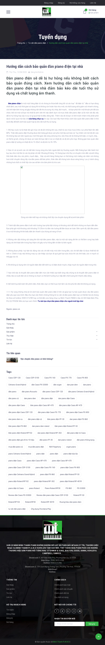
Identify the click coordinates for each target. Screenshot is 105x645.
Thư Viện (10, 336)
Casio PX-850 (82, 378)
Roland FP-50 (79, 495)
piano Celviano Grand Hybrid (19, 454)
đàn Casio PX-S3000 (40, 385)
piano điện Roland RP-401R (71, 481)
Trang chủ (10, 324)
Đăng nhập (48, 3)
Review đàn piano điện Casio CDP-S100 (52, 495)
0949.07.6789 (53, 563)
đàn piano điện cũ (35, 419)
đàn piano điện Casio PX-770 (49, 412)
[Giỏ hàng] (85, 12)
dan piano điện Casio (66, 398)
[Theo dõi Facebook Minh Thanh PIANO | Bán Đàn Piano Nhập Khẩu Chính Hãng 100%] (56, 611)
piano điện (54, 454)
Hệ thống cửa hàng (77, 3)
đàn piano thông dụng (85, 440)
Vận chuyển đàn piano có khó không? (36, 359)
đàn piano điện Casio (16, 405)
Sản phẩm (94, 11)
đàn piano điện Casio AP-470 (70, 405)
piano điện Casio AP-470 (37, 461)
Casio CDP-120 (14, 378)
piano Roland (34, 488)
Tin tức (9, 340)
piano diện (40, 454)
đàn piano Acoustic (29, 392)
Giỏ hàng (9, 622)
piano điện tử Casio (16, 488)
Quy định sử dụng (61, 597)
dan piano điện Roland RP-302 (50, 433)
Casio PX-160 (49, 378)
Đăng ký (61, 3)
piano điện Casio (15, 461)
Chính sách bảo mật (62, 585)
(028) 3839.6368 (52, 560)
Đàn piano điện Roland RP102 (20, 433)
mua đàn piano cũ (15, 447)
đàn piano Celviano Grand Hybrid (81, 392)
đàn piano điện (47, 398)
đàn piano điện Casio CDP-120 (20, 412)
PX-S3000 (81, 488)
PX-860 (69, 488)
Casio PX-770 (66, 378)
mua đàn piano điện (36, 447)
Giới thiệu (10, 328)
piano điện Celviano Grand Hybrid (21, 474)
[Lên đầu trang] (98, 636)
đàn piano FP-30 (46, 440)
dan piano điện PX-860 (79, 419)
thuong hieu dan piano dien (70, 502)
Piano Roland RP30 (52, 488)
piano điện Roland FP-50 (69, 474)
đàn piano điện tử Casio (76, 433)
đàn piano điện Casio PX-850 (77, 412)
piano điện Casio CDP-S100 (19, 467)
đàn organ (57, 385)
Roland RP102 (14, 502)
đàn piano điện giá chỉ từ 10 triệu (21, 440)
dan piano (87, 385)
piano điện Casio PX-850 (70, 467)
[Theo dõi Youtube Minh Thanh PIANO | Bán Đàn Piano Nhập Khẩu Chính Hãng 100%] (79, 611)
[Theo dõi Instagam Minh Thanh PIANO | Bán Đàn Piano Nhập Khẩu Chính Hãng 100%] (74, 611)
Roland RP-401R (47, 502)
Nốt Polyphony (55, 447)
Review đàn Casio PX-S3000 (19, 495)
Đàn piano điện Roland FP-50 (66, 426)
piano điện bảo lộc (71, 454)
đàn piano (12, 392)
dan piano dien (30, 398)
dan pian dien (72, 385)
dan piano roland (64, 440)
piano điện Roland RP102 (18, 481)
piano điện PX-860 (47, 474)
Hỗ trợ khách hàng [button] (16, 605)
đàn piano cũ (13, 398)
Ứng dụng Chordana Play (41, 509)
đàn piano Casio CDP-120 (53, 392)
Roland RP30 (30, 502)
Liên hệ (9, 344)
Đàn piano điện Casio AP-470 (42, 405)
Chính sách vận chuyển (63, 589)
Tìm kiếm (10, 610)
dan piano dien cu (15, 419)
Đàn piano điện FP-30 (55, 419)
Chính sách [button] (60, 580)
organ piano (71, 447)
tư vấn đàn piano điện (17, 509)
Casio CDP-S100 (32, 378)
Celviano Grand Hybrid (17, 385)
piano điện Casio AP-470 (62, 461)
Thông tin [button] (11, 580)
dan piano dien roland (40, 426)
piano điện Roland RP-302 (44, 481)
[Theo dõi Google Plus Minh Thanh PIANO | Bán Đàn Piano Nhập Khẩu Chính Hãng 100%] (68, 611)
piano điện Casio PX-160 (45, 467)
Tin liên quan (13, 353)
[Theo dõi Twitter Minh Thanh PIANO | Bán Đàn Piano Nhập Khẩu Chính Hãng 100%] (62, 611)
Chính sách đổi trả (61, 593)
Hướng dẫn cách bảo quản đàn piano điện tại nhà (44, 66)
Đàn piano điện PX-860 (17, 426)
